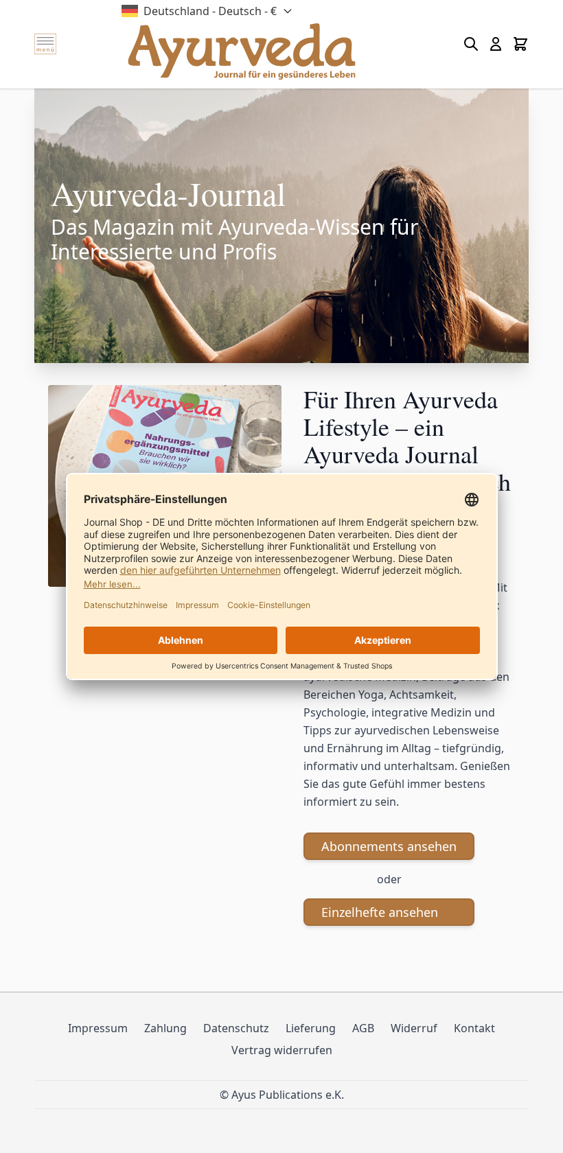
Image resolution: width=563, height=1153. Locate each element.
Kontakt (474, 1028)
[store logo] (242, 51)
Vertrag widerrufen (281, 1050)
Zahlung (165, 1028)
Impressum (98, 1028)
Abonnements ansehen (389, 846)
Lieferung (311, 1028)
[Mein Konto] (495, 44)
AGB (363, 1028)
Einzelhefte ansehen (379, 912)
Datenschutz (236, 1028)
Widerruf (414, 1028)
